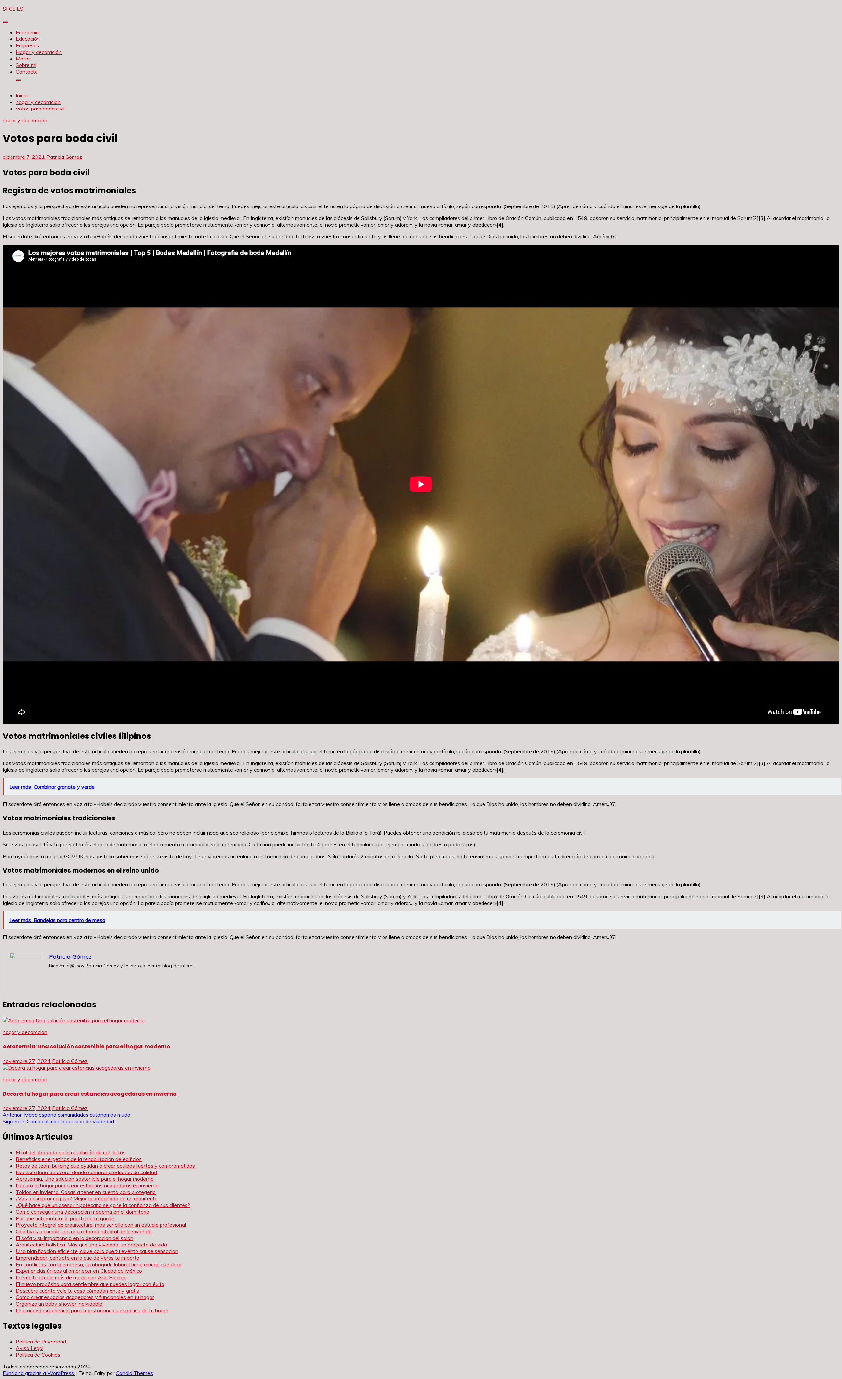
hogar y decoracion (25, 120)
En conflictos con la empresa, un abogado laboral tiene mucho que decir (99, 1264)
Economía (27, 32)
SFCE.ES (13, 8)
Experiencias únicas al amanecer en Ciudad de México (79, 1271)
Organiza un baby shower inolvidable (59, 1303)
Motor (23, 58)
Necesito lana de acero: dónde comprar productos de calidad (86, 1172)
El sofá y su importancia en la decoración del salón (74, 1238)
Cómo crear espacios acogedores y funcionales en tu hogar (85, 1297)
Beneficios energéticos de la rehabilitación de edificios (79, 1159)
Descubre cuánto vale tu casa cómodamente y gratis (77, 1290)
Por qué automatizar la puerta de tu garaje (65, 1218)
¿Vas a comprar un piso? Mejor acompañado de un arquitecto (87, 1198)
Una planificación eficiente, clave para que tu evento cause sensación (97, 1251)
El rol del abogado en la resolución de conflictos (71, 1152)
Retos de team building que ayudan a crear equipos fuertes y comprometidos (105, 1165)
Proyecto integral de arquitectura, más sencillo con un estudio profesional (101, 1225)
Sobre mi (26, 65)
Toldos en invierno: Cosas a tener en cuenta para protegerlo (86, 1192)
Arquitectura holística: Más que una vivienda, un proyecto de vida (91, 1244)
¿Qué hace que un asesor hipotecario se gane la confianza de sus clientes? (103, 1205)
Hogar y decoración (39, 52)
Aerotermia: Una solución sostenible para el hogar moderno (86, 1046)
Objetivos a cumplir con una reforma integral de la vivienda (84, 1231)
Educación (28, 39)
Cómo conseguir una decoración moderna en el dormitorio (82, 1211)
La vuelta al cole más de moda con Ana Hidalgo (71, 1277)
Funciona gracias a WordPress (39, 1373)
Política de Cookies (38, 1354)
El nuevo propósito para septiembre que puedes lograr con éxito (90, 1284)
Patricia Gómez (64, 157)
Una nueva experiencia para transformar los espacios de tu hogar (92, 1310)
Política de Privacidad (41, 1341)
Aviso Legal (29, 1348)
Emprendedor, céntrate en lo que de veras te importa (77, 1257)
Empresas (27, 45)
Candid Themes (134, 1373)
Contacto (27, 71)
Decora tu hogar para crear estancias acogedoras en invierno (90, 1094)
